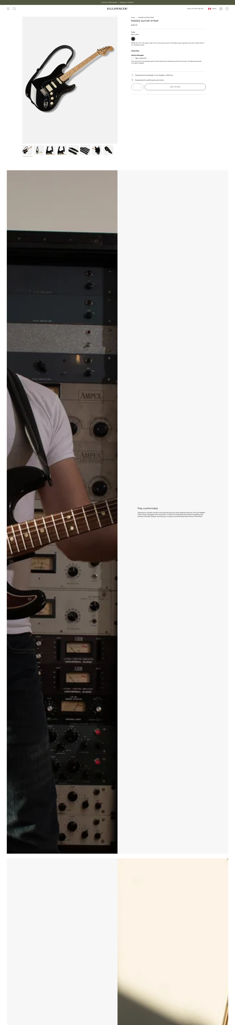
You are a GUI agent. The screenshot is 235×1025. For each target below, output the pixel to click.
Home (133, 17)
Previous (22, 80)
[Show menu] (8, 9)
